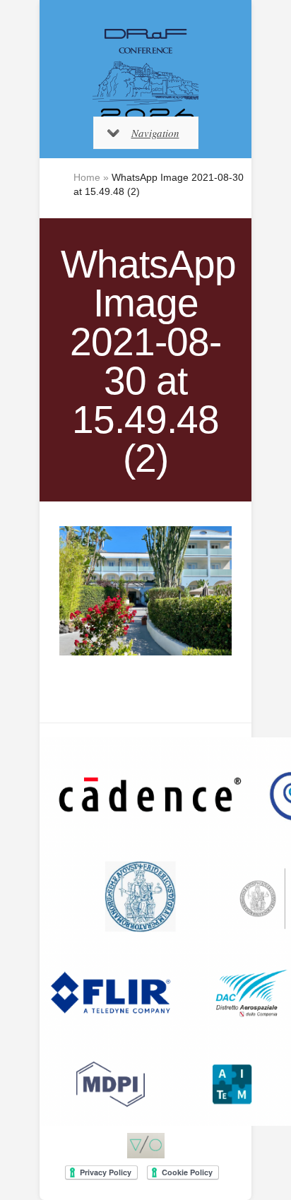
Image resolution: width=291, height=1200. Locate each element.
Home (86, 177)
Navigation (155, 133)
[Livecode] (146, 1145)
